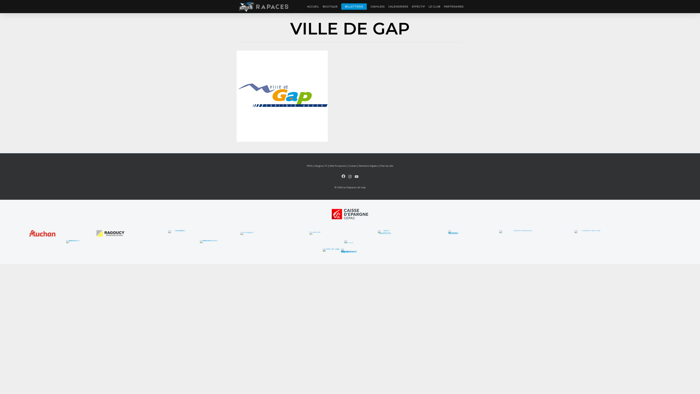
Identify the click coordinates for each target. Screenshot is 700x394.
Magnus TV (321, 165)
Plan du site (386, 165)
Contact (352, 165)
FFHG (310, 165)
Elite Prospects (338, 165)
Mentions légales (368, 165)
